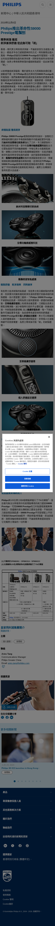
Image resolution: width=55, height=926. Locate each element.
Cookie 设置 (27, 471)
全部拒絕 (27, 478)
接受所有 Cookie (27, 486)
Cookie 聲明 (22, 463)
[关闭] (49, 437)
